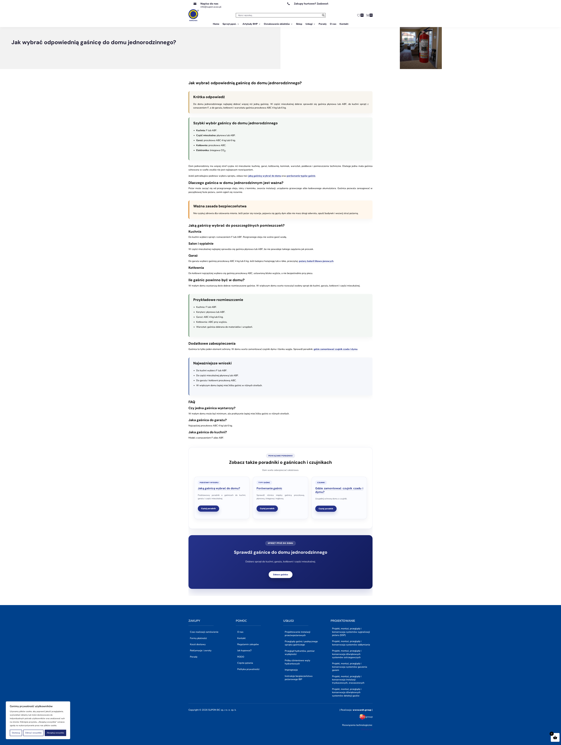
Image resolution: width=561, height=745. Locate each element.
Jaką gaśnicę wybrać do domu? (219, 488)
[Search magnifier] (323, 15)
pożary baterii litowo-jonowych (316, 261)
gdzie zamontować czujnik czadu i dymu (335, 349)
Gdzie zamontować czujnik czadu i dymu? (339, 490)
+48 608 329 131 (303, 6)
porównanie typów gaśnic (301, 176)
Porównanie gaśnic (269, 488)
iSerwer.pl (367, 729)
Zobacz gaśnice (280, 574)
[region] (38, 720)
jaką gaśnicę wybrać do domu (264, 176)
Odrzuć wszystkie (33, 732)
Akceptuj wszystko (55, 732)
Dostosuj (16, 732)
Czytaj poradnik (208, 508)
